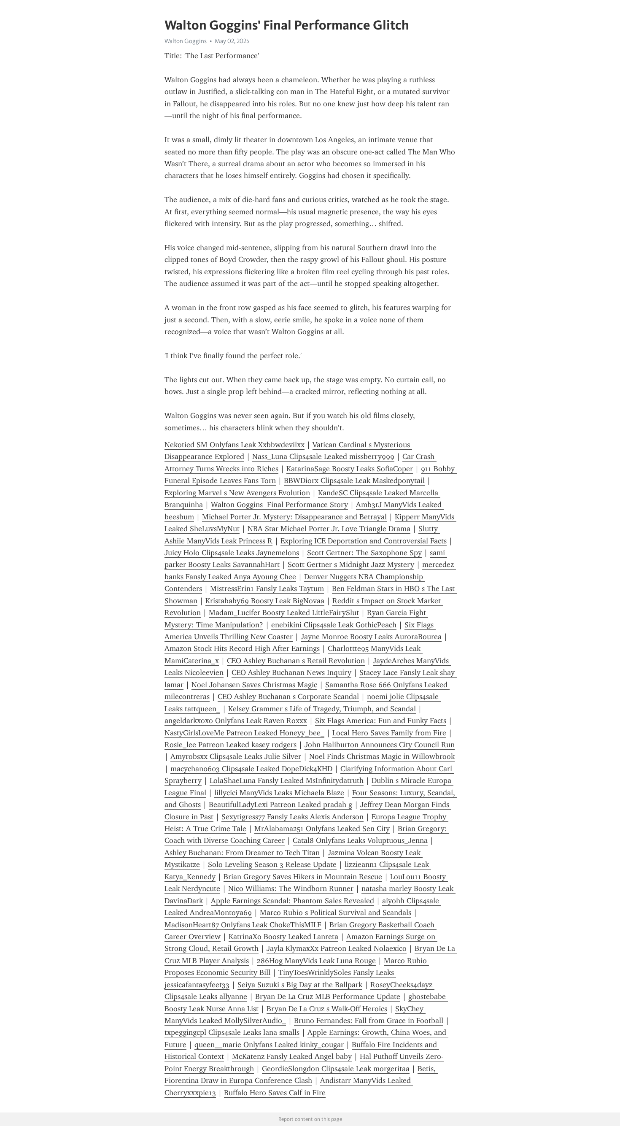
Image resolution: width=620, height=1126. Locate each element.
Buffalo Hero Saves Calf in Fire (275, 1092)
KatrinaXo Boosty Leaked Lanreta (283, 936)
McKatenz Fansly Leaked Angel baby (292, 1056)
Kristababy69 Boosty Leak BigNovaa (264, 600)
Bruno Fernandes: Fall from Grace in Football (368, 1020)
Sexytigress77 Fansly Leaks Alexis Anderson (292, 816)
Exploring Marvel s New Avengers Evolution (237, 492)
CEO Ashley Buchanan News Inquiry (291, 672)
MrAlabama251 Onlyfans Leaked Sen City (322, 828)
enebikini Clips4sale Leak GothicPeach (333, 624)
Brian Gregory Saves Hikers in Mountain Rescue (303, 876)
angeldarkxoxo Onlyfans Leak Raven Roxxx (235, 720)
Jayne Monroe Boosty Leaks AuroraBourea (371, 636)
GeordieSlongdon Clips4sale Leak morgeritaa (336, 1068)
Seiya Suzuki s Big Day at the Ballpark (299, 984)
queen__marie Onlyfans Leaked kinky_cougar (269, 1044)
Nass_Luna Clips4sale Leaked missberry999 (323, 456)
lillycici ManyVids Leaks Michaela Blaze (279, 792)
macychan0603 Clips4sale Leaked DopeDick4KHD (251, 768)
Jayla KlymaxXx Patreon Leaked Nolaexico (337, 948)
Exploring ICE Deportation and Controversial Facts (363, 540)
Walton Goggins (185, 41)
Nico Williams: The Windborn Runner (290, 888)
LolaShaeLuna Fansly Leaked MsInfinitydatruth (287, 780)
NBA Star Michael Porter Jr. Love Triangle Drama (329, 528)
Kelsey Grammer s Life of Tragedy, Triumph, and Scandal (322, 708)
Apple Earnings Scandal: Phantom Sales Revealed (292, 900)
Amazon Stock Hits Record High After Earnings (242, 648)
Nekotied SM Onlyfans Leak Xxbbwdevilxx (234, 444)
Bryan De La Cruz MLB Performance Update (327, 996)
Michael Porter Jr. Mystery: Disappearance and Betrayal (294, 516)
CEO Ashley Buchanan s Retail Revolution (296, 660)
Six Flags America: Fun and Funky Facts (380, 720)
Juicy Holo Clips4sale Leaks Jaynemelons (231, 552)
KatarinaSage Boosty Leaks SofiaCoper (349, 468)
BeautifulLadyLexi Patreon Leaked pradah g (280, 804)
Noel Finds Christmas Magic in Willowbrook (382, 756)
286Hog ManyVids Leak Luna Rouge (316, 960)
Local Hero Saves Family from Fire (389, 732)
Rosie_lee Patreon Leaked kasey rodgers (230, 744)
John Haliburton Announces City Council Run (380, 744)
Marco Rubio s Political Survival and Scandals (335, 912)
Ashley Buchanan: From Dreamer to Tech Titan (242, 852)
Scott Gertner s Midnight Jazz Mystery (351, 564)
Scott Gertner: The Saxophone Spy (364, 552)
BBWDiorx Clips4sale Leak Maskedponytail (354, 480)
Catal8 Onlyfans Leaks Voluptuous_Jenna (360, 840)
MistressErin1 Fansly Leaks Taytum (267, 588)
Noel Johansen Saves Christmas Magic (254, 684)
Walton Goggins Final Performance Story (279, 504)
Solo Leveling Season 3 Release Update (272, 864)
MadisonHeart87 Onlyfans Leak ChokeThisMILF (242, 924)
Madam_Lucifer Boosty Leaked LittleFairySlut (284, 612)
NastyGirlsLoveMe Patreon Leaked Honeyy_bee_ (244, 732)
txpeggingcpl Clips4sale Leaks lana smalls (231, 1032)
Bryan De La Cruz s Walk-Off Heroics (327, 1008)
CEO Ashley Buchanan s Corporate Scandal (288, 696)
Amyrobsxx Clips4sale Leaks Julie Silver (235, 756)
